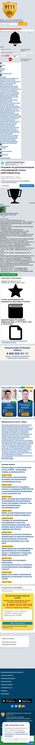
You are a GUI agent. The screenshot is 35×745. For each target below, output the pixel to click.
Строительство (5, 135)
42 (14, 638)
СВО (12, 129)
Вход (2, 47)
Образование (4, 121)
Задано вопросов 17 (10, 164)
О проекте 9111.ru (6, 687)
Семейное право (5, 130)
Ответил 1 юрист (6, 475)
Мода (9, 113)
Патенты (3, 123)
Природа (12, 126)
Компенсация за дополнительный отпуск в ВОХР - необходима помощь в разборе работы (16, 469)
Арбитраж (16, 81)
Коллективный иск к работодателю (14, 440)
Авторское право (9, 80)
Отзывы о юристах (7, 675)
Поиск (22, 387)
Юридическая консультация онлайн (11, 21)
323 (15, 642)
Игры (2, 98)
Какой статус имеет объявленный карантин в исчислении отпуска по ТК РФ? (17, 576)
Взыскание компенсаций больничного (17, 425)
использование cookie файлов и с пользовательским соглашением (16, 734)
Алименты (3, 81)
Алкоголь (10, 81)
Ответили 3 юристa (7, 546)
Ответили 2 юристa (7, 518)
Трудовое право (13, 137)
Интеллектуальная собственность (6, 102)
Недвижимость (5, 117)
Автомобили (4, 78)
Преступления (4, 126)
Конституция (4, 106)
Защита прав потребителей (9, 95)
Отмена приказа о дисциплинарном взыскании (16, 436)
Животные (3, 93)
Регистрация (29, 387)
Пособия (3, 124)
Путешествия (4, 127)
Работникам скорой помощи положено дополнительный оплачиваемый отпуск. (14, 479)
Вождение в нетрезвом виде (9, 87)
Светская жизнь (5, 129)
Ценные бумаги (5, 140)
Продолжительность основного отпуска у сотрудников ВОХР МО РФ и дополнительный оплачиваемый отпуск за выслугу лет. (17, 490)
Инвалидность (5, 100)
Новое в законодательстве (10, 117)
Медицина (3, 112)
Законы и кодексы (7, 684)
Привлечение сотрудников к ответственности (12, 454)
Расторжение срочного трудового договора (17, 450)
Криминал (8, 109)
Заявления (3, 97)
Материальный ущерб (13, 110)
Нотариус (3, 120)
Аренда (2, 83)
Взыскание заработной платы (13, 425)
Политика (14, 123)
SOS (10, 59)
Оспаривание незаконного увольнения (17, 430)
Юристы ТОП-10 (6, 49)
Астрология (9, 83)
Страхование (8, 133)
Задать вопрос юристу (9, 274)
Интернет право (15, 103)
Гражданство (12, 89)
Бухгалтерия (4, 86)
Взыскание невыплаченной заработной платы (15, 427)
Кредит (2, 109)
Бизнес (11, 84)
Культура (15, 109)
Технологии (4, 137)
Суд (11, 135)
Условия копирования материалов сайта (19, 721)
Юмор (16, 141)
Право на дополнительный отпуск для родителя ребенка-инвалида (17, 514)
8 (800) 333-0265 (27, 54)
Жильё (9, 93)
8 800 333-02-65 (19, 605)
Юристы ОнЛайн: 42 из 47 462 (11, 387)
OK (16, 739)
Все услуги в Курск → (8, 459)
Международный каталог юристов (12, 672)
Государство (4, 89)
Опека (18, 121)
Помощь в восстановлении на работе (17, 428)
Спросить (9, 414)
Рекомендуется (5, 206)
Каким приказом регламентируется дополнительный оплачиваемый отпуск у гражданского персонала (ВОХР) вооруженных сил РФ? (17, 551)
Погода (8, 123)
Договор (3, 90)
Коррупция (8, 107)
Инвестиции (13, 100)
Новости (16, 118)
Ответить (5, 185)
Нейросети (13, 117)
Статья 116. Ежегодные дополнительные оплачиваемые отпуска (14, 341)
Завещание (15, 93)
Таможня (15, 135)
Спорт (2, 133)
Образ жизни (11, 120)
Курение (3, 110)
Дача (19, 89)
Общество (12, 121)
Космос (14, 107)
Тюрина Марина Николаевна (9, 213)
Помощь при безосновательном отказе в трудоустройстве (17, 442)
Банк (14, 83)
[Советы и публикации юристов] (9, 9)
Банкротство (4, 84)
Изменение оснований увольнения (15, 431)
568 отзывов (4, 218)
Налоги (10, 115)
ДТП (12, 92)
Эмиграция (10, 141)
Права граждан (11, 124)
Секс (15, 129)
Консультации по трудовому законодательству (16, 448)
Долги (8, 90)
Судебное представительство (13, 439)
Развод (11, 127)
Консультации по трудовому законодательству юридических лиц (17, 452)
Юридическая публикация (8, 143)
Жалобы (16, 92)
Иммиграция (8, 98)
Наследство (17, 115)
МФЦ (6, 115)
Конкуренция (10, 104)
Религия (16, 127)
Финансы (14, 138)
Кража (19, 107)
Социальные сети (14, 132)
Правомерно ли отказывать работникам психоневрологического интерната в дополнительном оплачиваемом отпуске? (17, 564)
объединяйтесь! (18, 20)
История (3, 104)
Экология (3, 141)
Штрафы (13, 140)
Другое (8, 92)
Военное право (13, 86)
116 (6, 220)
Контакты (4, 690)
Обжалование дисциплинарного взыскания (17, 434)
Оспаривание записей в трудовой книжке (15, 433)
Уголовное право (5, 138)
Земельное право (12, 97)
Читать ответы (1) (27, 185)
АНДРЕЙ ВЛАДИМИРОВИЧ (15, 162)
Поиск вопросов (6, 681)
